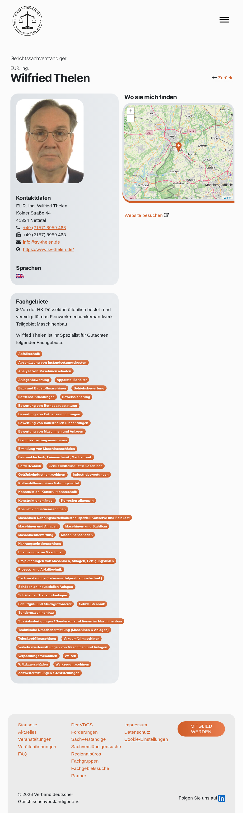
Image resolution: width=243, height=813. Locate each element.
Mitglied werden (201, 729)
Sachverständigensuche (95, 746)
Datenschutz (137, 732)
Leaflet (227, 197)
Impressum (135, 724)
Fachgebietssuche (90, 768)
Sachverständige (88, 739)
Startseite (27, 724)
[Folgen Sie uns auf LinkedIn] (221, 797)
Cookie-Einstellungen (146, 739)
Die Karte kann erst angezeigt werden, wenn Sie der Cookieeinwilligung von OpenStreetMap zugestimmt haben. (177, 152)
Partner (78, 775)
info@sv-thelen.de (41, 242)
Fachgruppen (85, 761)
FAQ (22, 753)
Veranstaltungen (34, 739)
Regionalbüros (86, 753)
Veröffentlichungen (37, 746)
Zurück (225, 77)
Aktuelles (27, 732)
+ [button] (130, 111)
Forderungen (84, 732)
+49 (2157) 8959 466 (44, 227)
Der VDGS (82, 724)
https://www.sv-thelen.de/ (48, 249)
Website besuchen (144, 215)
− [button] (130, 118)
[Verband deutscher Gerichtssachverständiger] (27, 20)
